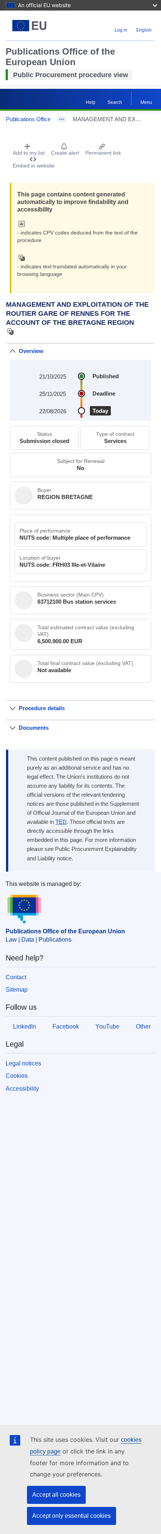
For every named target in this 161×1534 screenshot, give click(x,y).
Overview (31, 351)
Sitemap (17, 989)
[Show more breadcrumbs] (61, 119)
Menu (146, 102)
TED (61, 822)
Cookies (17, 1076)
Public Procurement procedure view (70, 75)
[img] (23, 223)
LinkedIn (24, 1026)
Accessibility (22, 1088)
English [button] (144, 30)
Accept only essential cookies (71, 1516)
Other (143, 1026)
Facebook (65, 1026)
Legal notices (23, 1063)
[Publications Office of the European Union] (32, 25)
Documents (34, 727)
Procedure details (42, 708)
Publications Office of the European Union (65, 931)
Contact (16, 977)
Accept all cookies (56, 1494)
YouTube (107, 1026)
